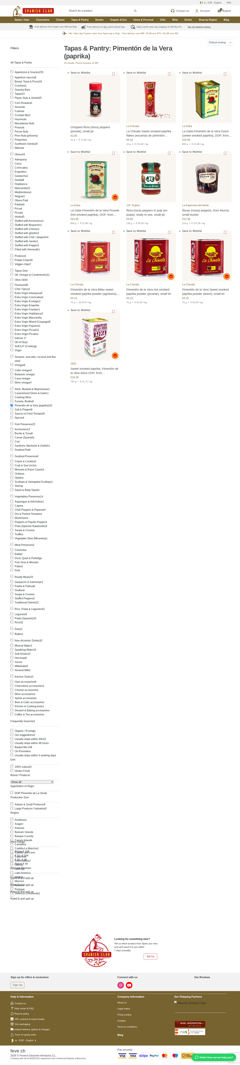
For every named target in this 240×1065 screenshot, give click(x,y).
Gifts (163, 19)
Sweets (99, 19)
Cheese (60, 19)
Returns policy (21, 1013)
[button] (116, 73)
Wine (175, 19)
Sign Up (17, 985)
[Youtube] (129, 985)
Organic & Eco (118, 19)
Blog (226, 19)
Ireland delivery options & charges (31, 1029)
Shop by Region (208, 19)
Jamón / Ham (21, 19)
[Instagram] (121, 985)
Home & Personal (143, 19)
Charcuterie (42, 19)
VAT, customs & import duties (30, 1019)
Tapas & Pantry (79, 19)
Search (105, 11)
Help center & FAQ (24, 1008)
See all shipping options (199, 27)
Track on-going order (25, 1034)
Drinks (188, 19)
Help (229, 2)
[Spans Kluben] (22, 11)
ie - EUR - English (24, 1040)
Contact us (20, 1003)
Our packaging (22, 1024)
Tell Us (150, 956)
